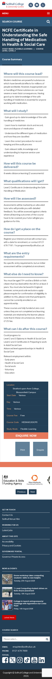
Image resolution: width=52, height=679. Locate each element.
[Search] (45, 639)
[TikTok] (27, 662)
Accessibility (8, 541)
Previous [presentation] (21, 491)
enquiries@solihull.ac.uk (19, 646)
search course (12, 21)
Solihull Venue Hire (11, 518)
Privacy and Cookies (11, 545)
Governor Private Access (13, 556)
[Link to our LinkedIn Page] (42, 662)
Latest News (9, 617)
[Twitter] (13, 662)
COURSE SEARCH (10, 630)
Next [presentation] (32, 491)
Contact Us (7, 514)
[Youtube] (34, 662)
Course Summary (12, 59)
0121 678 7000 (14, 650)
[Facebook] (5, 662)
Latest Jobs (7, 530)
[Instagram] (20, 662)
